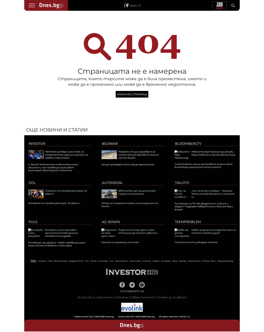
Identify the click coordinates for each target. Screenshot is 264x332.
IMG (34, 261)
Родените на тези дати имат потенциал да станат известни (138, 231)
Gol (32, 183)
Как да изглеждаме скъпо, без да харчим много (127, 164)
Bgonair (110, 144)
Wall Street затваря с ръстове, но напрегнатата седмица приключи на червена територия (66, 154)
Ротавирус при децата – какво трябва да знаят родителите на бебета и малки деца (57, 244)
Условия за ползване (171, 297)
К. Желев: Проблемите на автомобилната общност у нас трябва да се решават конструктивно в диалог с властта (53, 167)
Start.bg (182, 261)
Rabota (156, 261)
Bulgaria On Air (76, 261)
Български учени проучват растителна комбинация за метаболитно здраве (61, 233)
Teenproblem (188, 222)
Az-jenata (111, 222)
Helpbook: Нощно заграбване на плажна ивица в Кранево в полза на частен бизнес (138, 154)
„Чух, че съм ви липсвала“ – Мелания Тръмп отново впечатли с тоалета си (212, 193)
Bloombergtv (188, 144)
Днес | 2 (135, 5)
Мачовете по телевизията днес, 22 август (54, 203)
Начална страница (132, 94)
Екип (92, 297)
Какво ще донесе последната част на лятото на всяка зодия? (213, 231)
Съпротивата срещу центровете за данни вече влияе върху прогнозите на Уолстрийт (203, 165)
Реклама (122, 297)
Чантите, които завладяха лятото (196, 242)
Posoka (205, 261)
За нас (82, 297)
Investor (37, 144)
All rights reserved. (126, 316)
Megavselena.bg (225, 261)
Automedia (112, 183)
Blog (174, 261)
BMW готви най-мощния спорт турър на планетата (137, 192)
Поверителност (142, 297)
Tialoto (182, 183)
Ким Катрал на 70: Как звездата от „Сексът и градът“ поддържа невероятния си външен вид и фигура (204, 206)
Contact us (184, 316)
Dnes (50, 261)
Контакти (106, 297)
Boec (213, 261)
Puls (33, 222)
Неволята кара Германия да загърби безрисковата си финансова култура (213, 153)
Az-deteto (166, 261)
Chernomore (194, 261)
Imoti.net (146, 261)
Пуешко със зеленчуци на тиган (120, 242)
